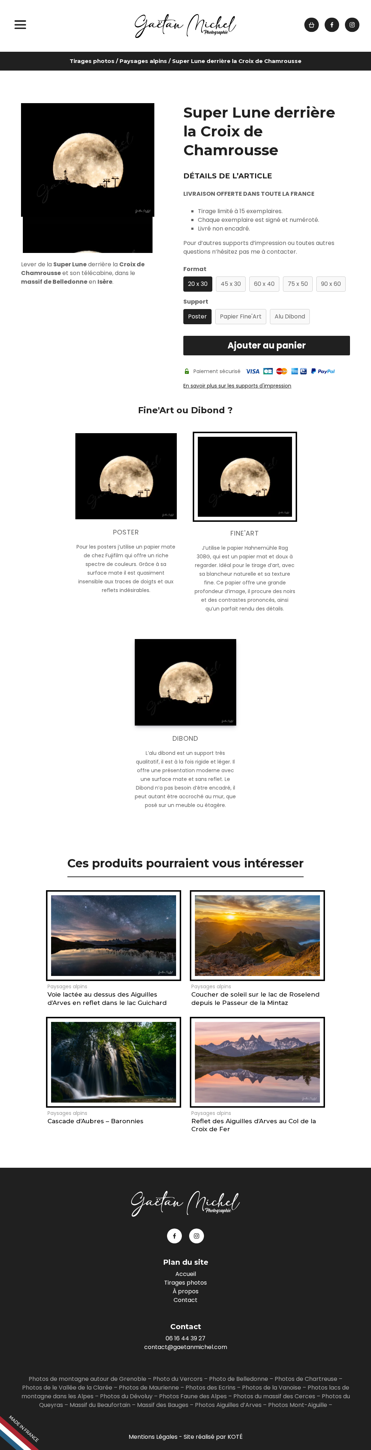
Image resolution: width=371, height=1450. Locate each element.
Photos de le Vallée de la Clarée (67, 1387)
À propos (185, 1291)
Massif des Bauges (162, 1405)
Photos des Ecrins (210, 1387)
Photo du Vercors (178, 1379)
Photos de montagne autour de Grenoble (87, 1379)
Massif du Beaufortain (100, 1405)
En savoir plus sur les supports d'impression (237, 385)
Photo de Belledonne (238, 1379)
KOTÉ (235, 1437)
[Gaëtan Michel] (185, 26)
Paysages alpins (143, 61)
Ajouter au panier (267, 345)
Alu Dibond (290, 316)
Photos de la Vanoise (271, 1387)
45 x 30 (231, 284)
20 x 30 (198, 284)
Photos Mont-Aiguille (297, 1405)
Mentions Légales (153, 1437)
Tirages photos (92, 61)
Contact (185, 1300)
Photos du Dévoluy (126, 1396)
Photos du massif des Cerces (274, 1396)
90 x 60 (331, 284)
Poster (197, 316)
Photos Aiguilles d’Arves (228, 1405)
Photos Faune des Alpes (193, 1396)
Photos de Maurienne (149, 1387)
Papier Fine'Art (241, 316)
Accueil (185, 1274)
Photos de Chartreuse (307, 1379)
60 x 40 (264, 284)
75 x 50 (298, 284)
